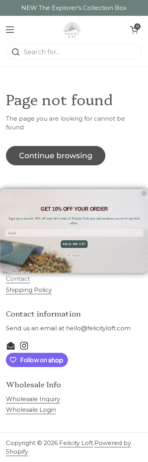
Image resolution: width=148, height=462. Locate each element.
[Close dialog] (144, 193)
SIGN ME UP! (74, 244)
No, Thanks (74, 255)
